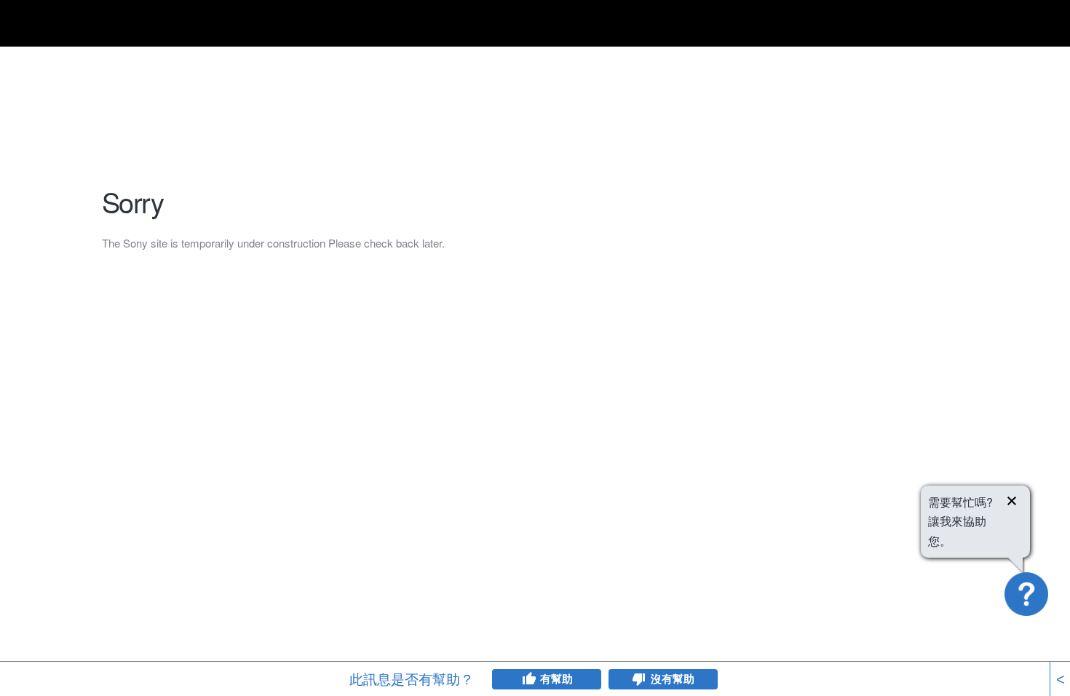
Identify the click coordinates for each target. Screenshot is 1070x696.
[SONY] (138, 26)
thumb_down (639, 679)
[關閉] (1012, 503)
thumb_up (528, 679)
